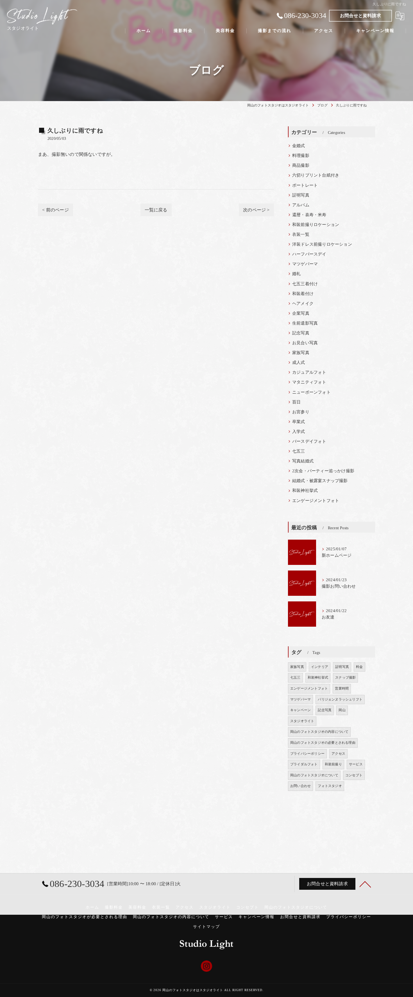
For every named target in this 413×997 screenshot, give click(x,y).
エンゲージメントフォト (315, 500)
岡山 (342, 710)
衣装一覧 (300, 234)
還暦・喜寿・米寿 (309, 215)
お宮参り (300, 412)
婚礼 (296, 274)
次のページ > (256, 209)
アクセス (338, 754)
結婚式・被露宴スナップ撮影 (320, 480)
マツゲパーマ (305, 264)
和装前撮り (333, 764)
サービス (356, 764)
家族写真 (300, 352)
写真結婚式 (303, 461)
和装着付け (303, 293)
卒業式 (298, 421)
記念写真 (300, 333)
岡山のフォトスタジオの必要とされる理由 (322, 743)
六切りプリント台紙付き (315, 175)
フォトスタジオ (330, 786)
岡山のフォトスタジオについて (314, 775)
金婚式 (298, 145)
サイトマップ (206, 927)
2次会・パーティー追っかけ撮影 (323, 471)
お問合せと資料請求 (360, 15)
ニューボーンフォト (311, 392)
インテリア (319, 667)
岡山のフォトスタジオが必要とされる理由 (84, 917)
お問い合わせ (300, 786)
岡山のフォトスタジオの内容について (319, 732)
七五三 (298, 451)
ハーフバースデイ (309, 254)
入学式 (298, 431)
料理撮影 (300, 155)
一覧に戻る (156, 209)
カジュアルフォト (309, 372)
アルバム (300, 205)
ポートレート (305, 185)
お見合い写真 (305, 343)
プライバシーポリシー (307, 754)
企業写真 (300, 313)
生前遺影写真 (305, 323)
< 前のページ (55, 209)
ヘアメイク (303, 303)
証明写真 (300, 195)
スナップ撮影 (345, 677)
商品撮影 (300, 165)
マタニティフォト (309, 382)
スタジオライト (302, 721)
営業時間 (342, 688)
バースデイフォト (309, 441)
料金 (359, 667)
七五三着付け (305, 284)
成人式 (298, 362)
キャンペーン (300, 710)
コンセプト (353, 775)
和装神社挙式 (305, 490)
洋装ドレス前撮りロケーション (322, 244)
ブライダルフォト (304, 764)
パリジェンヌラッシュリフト (340, 699)
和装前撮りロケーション (315, 224)
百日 (296, 402)
